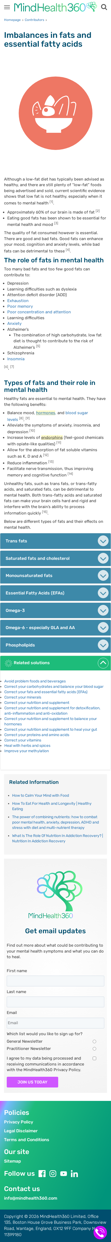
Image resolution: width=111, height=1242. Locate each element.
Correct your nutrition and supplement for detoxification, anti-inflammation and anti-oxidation (52, 711)
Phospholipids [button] (20, 645)
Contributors (34, 20)
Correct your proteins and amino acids (36, 735)
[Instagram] (52, 1173)
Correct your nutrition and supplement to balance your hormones (50, 721)
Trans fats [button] (16, 540)
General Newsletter (25, 1041)
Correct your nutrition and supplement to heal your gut (50, 729)
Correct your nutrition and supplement (36, 702)
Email (12, 1012)
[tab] (55, 541)
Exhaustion (18, 300)
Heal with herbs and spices (27, 745)
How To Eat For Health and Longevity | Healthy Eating (52, 806)
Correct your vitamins (22, 740)
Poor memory (20, 306)
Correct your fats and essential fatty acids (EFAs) (46, 692)
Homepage (12, 20)
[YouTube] (63, 1173)
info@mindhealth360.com (30, 1198)
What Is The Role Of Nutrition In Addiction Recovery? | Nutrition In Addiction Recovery (57, 838)
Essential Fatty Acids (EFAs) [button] (35, 593)
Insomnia (16, 359)
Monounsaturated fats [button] (29, 575)
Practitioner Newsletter (29, 1048)
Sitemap (12, 1161)
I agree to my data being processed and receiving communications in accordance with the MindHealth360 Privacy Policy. (45, 1064)
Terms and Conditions (26, 1139)
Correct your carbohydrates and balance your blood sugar (53, 686)
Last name (16, 991)
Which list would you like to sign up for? (44, 1033)
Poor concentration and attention (39, 312)
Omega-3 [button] (15, 610)
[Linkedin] (74, 1173)
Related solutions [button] (32, 662)
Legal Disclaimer (21, 1130)
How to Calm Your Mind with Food (40, 795)
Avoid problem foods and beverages (35, 681)
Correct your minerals (22, 697)
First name (17, 970)
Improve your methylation (26, 751)
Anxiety (14, 323)
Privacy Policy (18, 1122)
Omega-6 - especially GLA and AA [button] (40, 627)
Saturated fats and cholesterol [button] (38, 558)
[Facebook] (42, 1173)
